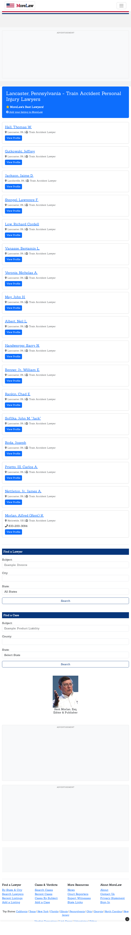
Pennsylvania (77, 911)
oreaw (24, 5)
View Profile (13, 138)
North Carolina (113, 911)
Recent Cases (43, 894)
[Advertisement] (66, 60)
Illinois (64, 911)
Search (65, 600)
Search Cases (44, 890)
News (71, 890)
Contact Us (107, 894)
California (21, 911)
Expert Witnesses (79, 898)
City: (5, 573)
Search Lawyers (13, 894)
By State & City (12, 890)
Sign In (105, 902)
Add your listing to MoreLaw (26, 112)
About (104, 890)
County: (7, 636)
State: (5, 586)
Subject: (7, 559)
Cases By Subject (46, 898)
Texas (32, 911)
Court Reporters (78, 894)
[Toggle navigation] (121, 5)
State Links (75, 902)
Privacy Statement (112, 898)
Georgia (98, 911)
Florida (54, 911)
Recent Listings (12, 898)
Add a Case (42, 902)
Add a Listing (11, 902)
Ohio (89, 911)
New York (43, 911)
